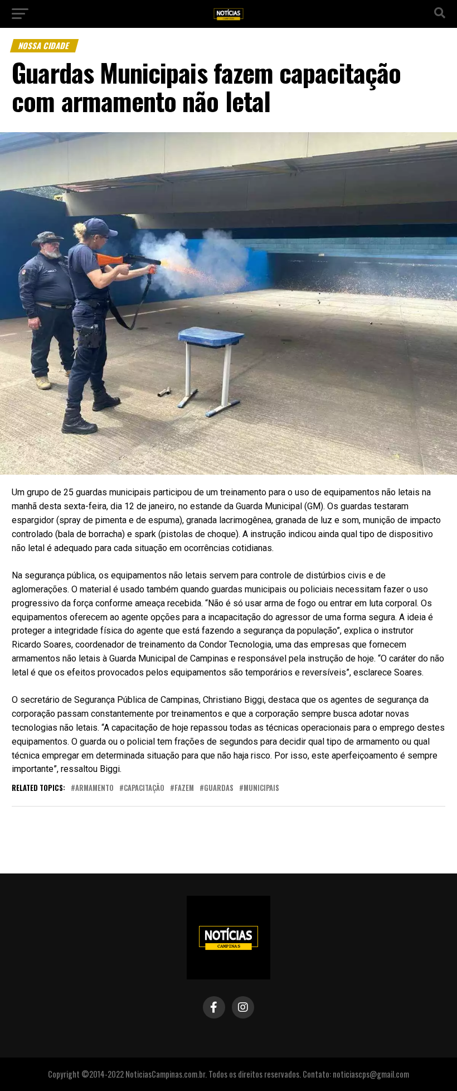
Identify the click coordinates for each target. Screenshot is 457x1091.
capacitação (144, 788)
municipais (261, 788)
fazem (184, 788)
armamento (94, 788)
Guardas (219, 788)
